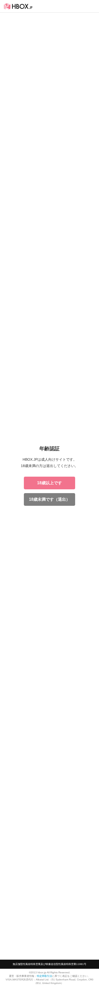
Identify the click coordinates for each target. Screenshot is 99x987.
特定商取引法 (44, 976)
